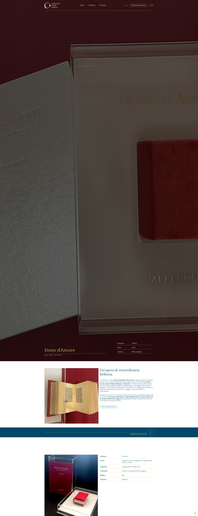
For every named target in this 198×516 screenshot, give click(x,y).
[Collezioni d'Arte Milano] (52, 5)
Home (46, 355)
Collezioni (91, 5)
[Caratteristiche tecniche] (151, 432)
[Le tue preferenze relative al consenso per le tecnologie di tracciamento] (195, 513)
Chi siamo (102, 5)
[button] (48, 490)
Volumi (51, 355)
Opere (82, 5)
